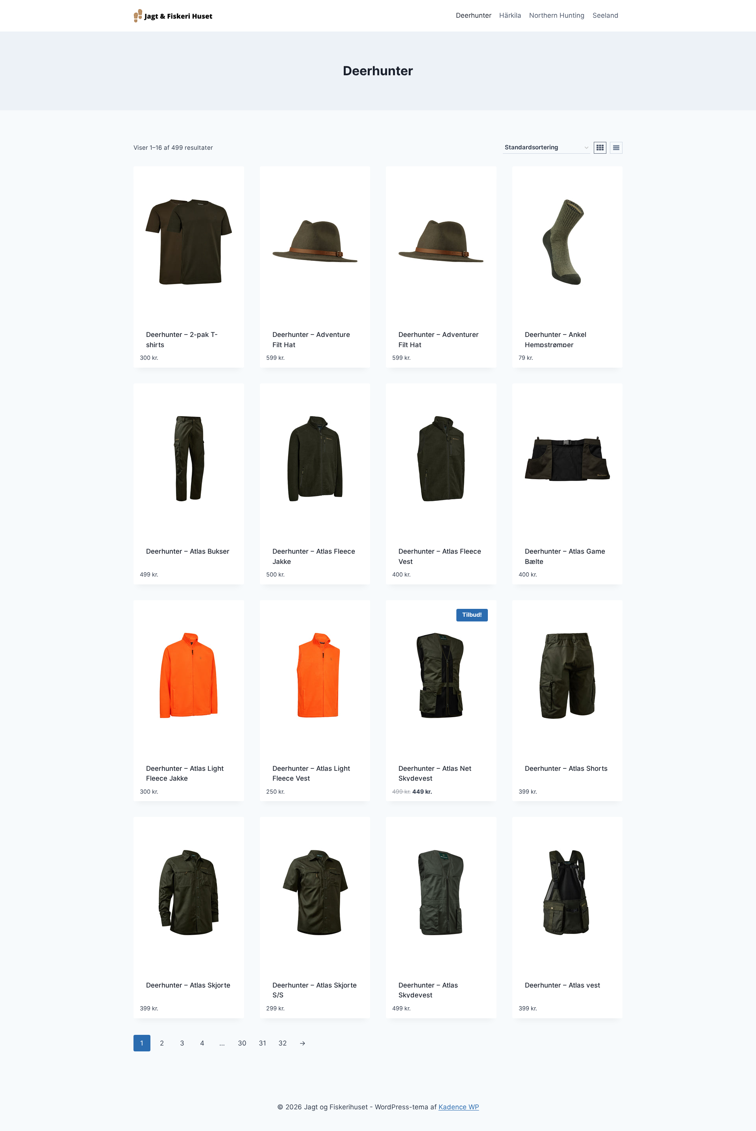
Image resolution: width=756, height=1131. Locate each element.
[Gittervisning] (600, 148)
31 (262, 1043)
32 (282, 1043)
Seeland (606, 15)
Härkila (510, 15)
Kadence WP (459, 1107)
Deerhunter (473, 15)
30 (242, 1043)
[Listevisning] (616, 148)
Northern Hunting (556, 15)
